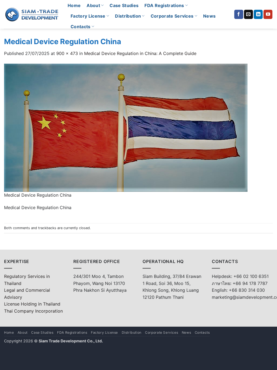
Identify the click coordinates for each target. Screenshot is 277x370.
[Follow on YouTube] (267, 14)
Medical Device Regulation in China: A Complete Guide (140, 53)
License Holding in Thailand (32, 304)
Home (74, 5)
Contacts (81, 26)
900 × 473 (67, 53)
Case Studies (124, 5)
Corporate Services (172, 16)
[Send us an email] (248, 14)
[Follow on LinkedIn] (258, 14)
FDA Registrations (164, 5)
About (93, 5)
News (209, 16)
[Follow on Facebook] (238, 14)
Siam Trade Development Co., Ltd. (71, 341)
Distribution (128, 16)
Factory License (88, 16)
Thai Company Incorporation (33, 311)
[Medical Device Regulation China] (126, 127)
